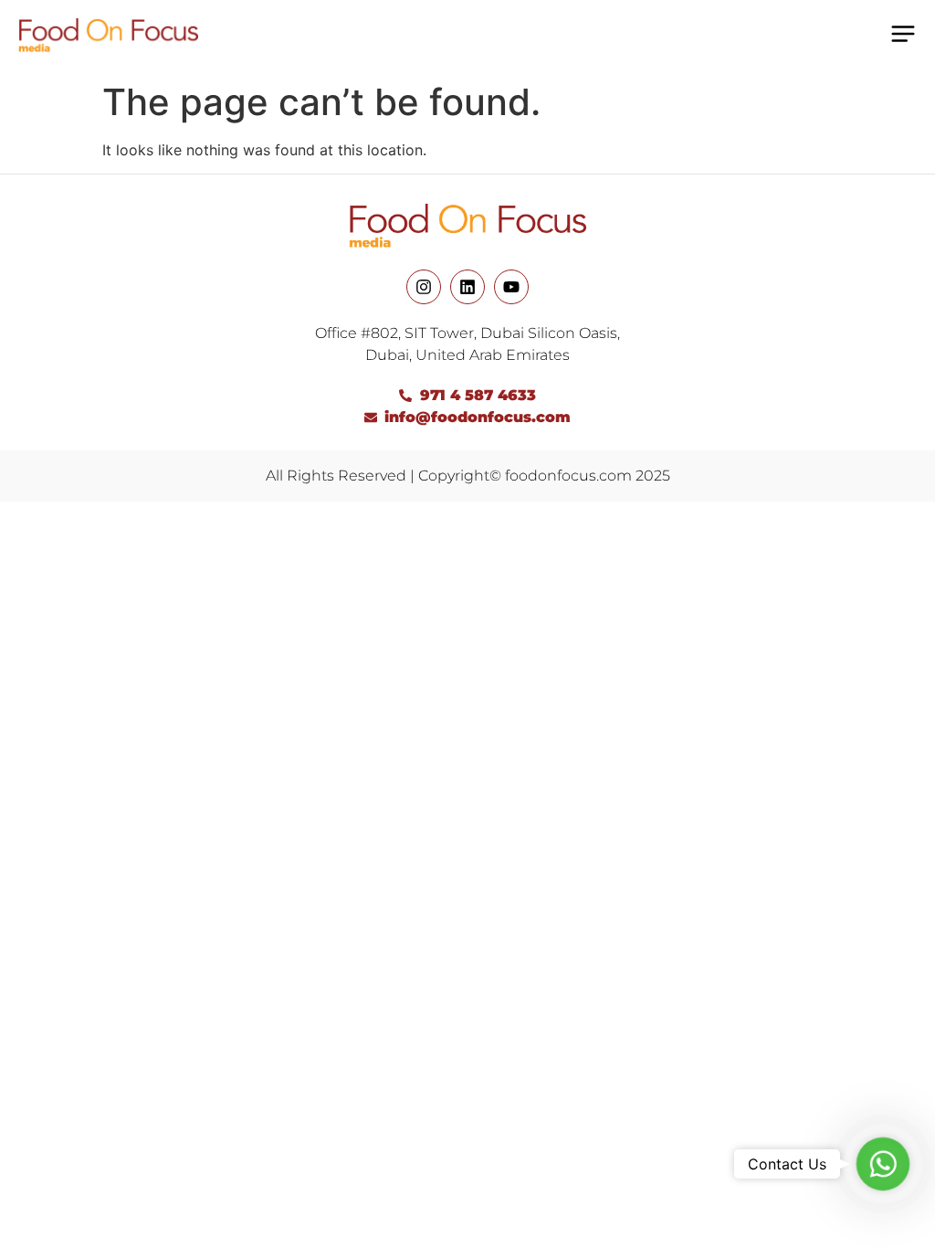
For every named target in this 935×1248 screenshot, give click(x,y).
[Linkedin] (467, 287)
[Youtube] (511, 287)
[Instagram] (423, 287)
